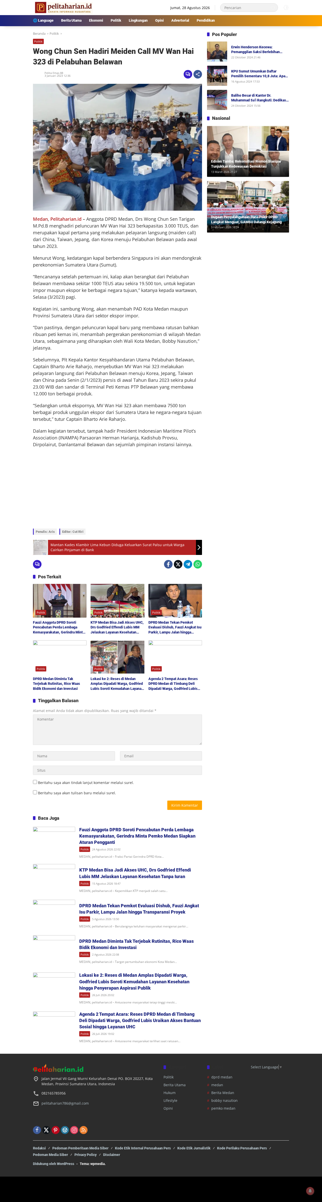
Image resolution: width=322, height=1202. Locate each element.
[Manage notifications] (310, 1191)
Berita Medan (222, 1092)
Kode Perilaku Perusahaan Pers (242, 1148)
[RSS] (83, 1130)
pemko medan (223, 1108)
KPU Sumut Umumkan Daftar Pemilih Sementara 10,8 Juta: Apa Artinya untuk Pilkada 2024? (258, 74)
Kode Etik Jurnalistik (194, 1148)
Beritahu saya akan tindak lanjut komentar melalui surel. (86, 782)
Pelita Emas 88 (54, 72)
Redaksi (39, 1148)
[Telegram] (188, 564)
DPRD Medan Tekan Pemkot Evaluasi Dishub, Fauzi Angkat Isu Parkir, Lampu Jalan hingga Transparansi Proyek (175, 627)
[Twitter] (178, 564)
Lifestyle (170, 1100)
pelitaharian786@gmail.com (65, 1103)
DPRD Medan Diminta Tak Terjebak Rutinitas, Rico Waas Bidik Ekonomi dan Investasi (56, 684)
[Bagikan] (197, 74)
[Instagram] (74, 1130)
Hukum (170, 1092)
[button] (273, 7)
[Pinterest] (56, 1130)
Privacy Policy (85, 1155)
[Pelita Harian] (63, 7)
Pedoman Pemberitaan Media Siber (80, 1148)
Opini (168, 1108)
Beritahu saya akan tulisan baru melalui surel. (77, 793)
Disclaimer (111, 1155)
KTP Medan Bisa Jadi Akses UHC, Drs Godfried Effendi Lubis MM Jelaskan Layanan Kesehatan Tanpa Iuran (117, 627)
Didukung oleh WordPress (53, 1164)
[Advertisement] (117, 488)
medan (217, 1084)
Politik (38, 41)
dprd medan (221, 1077)
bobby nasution (224, 1100)
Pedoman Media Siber (50, 1155)
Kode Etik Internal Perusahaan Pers (143, 1148)
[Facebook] (168, 564)
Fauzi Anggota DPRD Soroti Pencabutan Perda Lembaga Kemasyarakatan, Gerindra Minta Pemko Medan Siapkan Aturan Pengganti (59, 627)
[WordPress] (65, 1130)
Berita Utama (175, 1084)
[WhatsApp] (197, 564)
